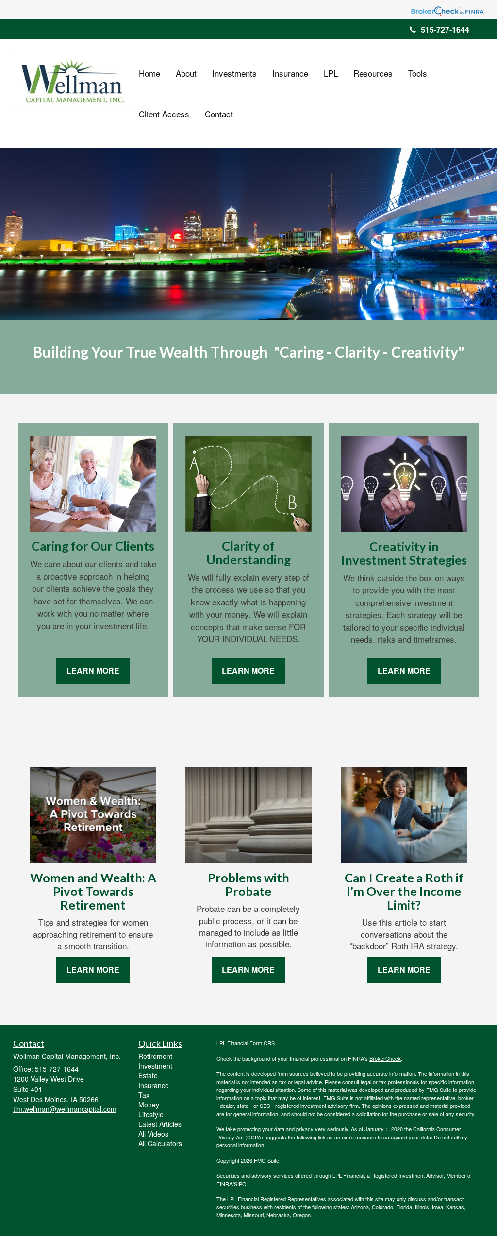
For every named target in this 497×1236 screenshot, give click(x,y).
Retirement (155, 1056)
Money (148, 1104)
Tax (143, 1095)
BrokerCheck (385, 1058)
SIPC (240, 1183)
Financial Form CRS (251, 1043)
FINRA (224, 1183)
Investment (155, 1066)
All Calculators (160, 1143)
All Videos (153, 1133)
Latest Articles (160, 1124)
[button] (186, 73)
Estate (148, 1075)
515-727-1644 (445, 29)
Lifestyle (151, 1114)
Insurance (153, 1085)
